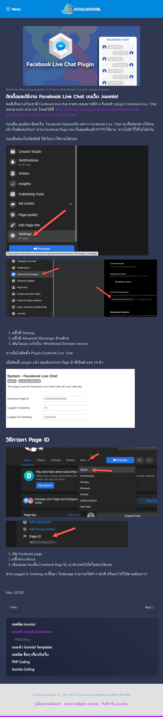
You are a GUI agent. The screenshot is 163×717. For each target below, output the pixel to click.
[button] (13, 9)
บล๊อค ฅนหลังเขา (48, 703)
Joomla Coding (23, 669)
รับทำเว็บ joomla (114, 703)
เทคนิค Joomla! (23, 624)
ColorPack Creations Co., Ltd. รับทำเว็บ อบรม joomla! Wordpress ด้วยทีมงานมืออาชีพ (81, 694)
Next (148, 607)
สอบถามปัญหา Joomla (81, 703)
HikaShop (22, 639)
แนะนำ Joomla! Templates (32, 647)
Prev (14, 607)
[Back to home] (81, 9)
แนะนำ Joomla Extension (94, 89)
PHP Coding (21, 662)
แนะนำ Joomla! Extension (32, 631)
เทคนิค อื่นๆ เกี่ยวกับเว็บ (30, 654)
